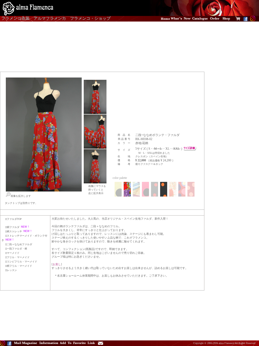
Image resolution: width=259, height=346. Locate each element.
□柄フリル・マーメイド (18, 265)
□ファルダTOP (13, 219)
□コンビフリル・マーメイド (21, 261)
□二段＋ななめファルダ (18, 244)
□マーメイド (12, 253)
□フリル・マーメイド (17, 257)
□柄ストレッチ (13, 231)
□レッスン (11, 270)
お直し (57, 264)
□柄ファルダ (12, 227)
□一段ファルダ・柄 (16, 248)
